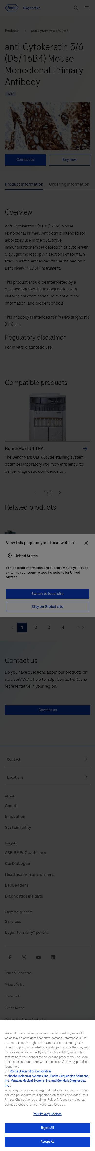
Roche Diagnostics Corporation (30, 1071)
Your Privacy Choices (47, 1114)
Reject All (47, 1128)
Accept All (47, 1142)
